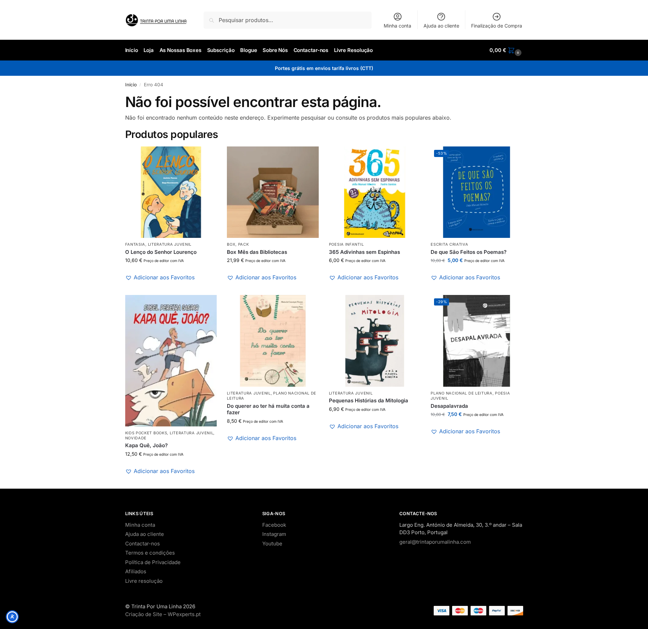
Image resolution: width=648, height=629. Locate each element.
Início (131, 84)
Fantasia (135, 244)
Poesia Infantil (346, 244)
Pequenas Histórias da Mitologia (368, 400)
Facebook (274, 525)
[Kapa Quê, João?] (171, 360)
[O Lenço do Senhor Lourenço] (171, 192)
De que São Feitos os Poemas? (468, 252)
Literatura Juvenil (170, 244)
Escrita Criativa (449, 244)
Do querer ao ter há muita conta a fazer (268, 409)
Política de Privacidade (153, 562)
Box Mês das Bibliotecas (257, 252)
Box (231, 244)
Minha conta (397, 26)
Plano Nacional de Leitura (462, 393)
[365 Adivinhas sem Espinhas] (375, 192)
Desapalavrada (449, 406)
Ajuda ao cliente (441, 26)
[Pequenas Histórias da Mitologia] (375, 341)
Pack (243, 244)
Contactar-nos (142, 543)
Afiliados (135, 571)
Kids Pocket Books (146, 433)
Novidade (136, 438)
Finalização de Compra (496, 26)
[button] (506, 50)
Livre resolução (144, 581)
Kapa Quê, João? (146, 445)
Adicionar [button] (171, 288)
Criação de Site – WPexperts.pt (163, 614)
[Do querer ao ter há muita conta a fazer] (273, 341)
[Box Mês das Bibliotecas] (273, 192)
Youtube (272, 543)
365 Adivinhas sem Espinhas (364, 252)
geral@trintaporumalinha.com (435, 542)
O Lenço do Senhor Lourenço (161, 252)
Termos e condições (150, 552)
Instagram (274, 534)
